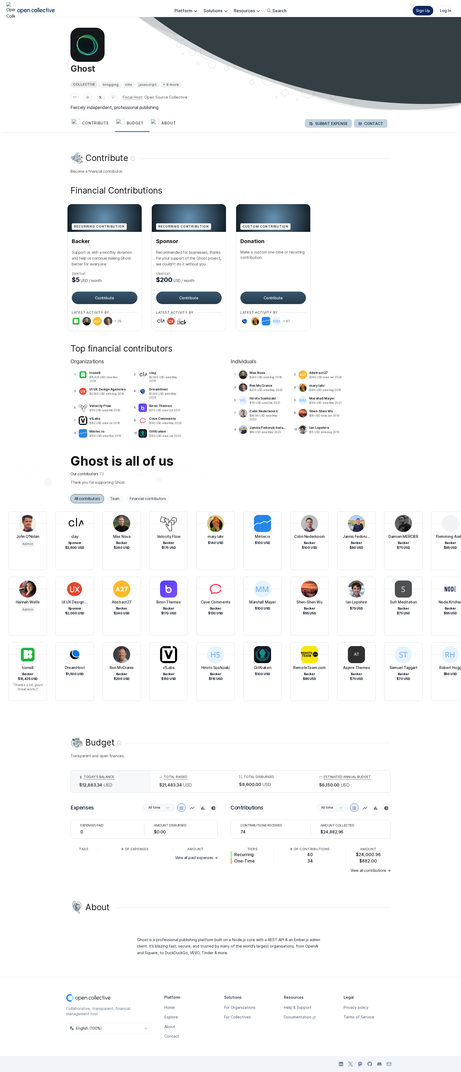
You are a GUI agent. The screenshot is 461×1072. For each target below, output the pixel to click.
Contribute (104, 298)
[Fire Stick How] (181, 321)
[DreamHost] (244, 321)
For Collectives (237, 1017)
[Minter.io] (266, 321)
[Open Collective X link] (350, 1064)
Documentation (297, 1017)
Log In (445, 10)
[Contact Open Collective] (389, 1064)
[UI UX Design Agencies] (171, 321)
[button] (92, 123)
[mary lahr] (255, 321)
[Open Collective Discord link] (379, 1064)
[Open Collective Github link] (369, 1064)
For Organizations (240, 1007)
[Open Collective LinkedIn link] (341, 1064)
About (169, 1026)
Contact (171, 1036)
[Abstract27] (97, 321)
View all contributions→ (371, 870)
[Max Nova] (86, 321)
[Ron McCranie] (108, 321)
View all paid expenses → (196, 857)
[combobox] (109, 1028)
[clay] (160, 321)
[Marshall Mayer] (276, 321)
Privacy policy (356, 1007)
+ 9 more (171, 85)
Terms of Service (359, 1017)
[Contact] (74, 97)
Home (169, 1007)
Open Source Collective (165, 97)
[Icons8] (76, 321)
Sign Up (423, 10)
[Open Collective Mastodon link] (360, 1064)
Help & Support (297, 1007)
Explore (171, 1017)
